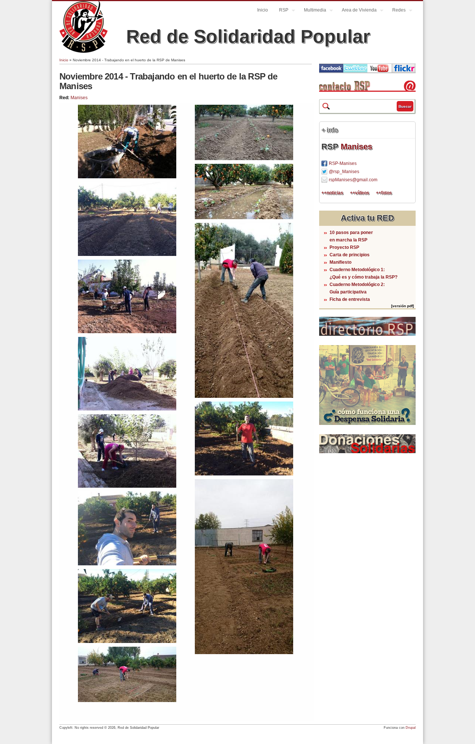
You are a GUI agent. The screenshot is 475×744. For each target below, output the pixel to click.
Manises (79, 97)
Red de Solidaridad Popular (248, 36)
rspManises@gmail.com (353, 179)
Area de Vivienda (356, 10)
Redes (396, 10)
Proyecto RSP (344, 247)
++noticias (332, 192)
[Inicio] (83, 51)
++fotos (384, 192)
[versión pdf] (402, 306)
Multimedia (312, 10)
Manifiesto (340, 262)
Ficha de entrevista (350, 299)
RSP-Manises (343, 163)
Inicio (262, 10)
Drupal (411, 728)
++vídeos (359, 192)
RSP (280, 10)
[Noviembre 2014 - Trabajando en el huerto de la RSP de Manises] (127, 176)
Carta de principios (350, 254)
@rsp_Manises (344, 171)
